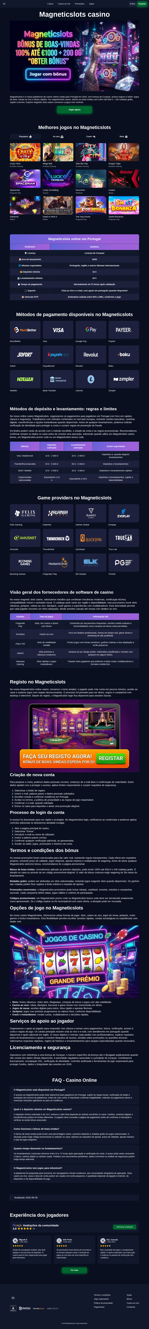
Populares (23, 137)
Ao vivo (56, 137)
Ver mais (74, 1270)
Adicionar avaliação (125, 1227)
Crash (89, 137)
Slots (122, 137)
